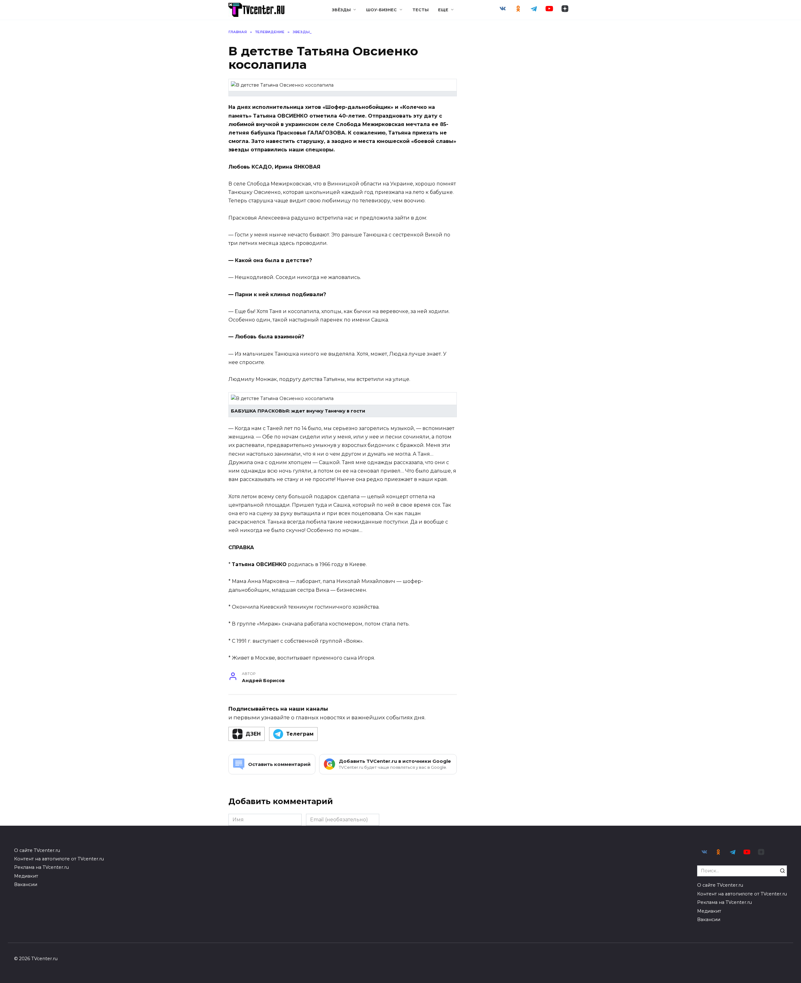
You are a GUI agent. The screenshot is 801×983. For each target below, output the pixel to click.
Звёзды (341, 10)
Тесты (420, 10)
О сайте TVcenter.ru (37, 850)
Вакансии (25, 884)
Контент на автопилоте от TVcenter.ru (59, 859)
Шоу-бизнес (381, 10)
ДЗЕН (253, 734)
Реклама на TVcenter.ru (41, 867)
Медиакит (26, 876)
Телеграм (300, 734)
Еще (443, 10)
